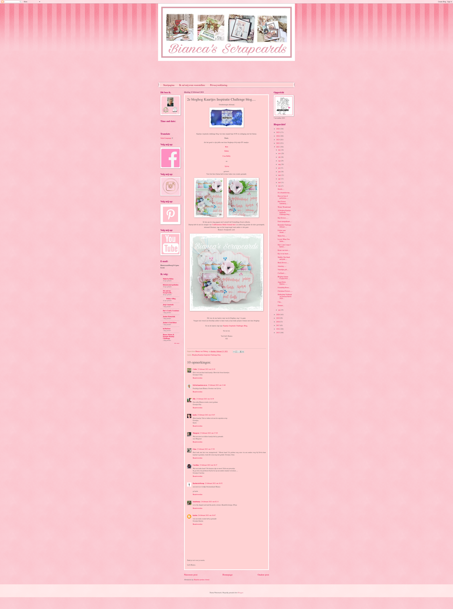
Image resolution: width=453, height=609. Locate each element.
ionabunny (196, 501)
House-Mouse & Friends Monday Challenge (168, 336)
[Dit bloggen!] (236, 352)
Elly (194, 399)
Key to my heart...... (284, 253)
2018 (278, 322)
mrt (279, 182)
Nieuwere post (190, 574)
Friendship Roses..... (284, 287)
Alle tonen (176, 343)
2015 (278, 332)
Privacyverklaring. (219, 85)
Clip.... (280, 302)
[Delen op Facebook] (241, 352)
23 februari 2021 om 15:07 (206, 415)
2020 (278, 314)
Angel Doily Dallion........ (282, 283)
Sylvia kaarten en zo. (200, 385)
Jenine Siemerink (169, 316)
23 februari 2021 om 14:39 (205, 399)
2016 (278, 329)
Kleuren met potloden (170, 285)
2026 (278, 129)
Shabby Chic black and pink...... (284, 258)
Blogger (240, 592)
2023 (278, 139)
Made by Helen (168, 279)
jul (279, 168)
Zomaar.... (281, 305)
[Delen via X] (238, 352)
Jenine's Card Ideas (170, 322)
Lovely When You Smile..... (284, 240)
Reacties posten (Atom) (202, 579)
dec (279, 150)
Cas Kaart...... (282, 273)
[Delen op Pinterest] (243, 352)
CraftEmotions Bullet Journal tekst (224, 224)
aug (279, 164)
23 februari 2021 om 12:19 (206, 369)
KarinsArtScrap (198, 483)
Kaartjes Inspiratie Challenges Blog (235, 326)
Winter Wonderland (284, 207)
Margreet (196, 433)
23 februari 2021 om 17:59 (206, 449)
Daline (226, 151)
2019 (278, 318)
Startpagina (168, 85)
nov (279, 153)
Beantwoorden (197, 378)
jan (279, 310)
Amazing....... (282, 266)
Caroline (196, 465)
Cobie (195, 369)
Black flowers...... (283, 262)
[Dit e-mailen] (234, 352)
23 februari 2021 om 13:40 (217, 385)
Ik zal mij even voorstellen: (192, 85)
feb (279, 186)
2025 (278, 132)
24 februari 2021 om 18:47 (207, 515)
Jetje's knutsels (168, 304)
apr (279, 179)
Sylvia (227, 166)
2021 (278, 147)
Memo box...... (282, 236)
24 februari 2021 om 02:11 (210, 501)
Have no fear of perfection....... (283, 197)
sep (279, 161)
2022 (278, 143)
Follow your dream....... (282, 231)
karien (195, 515)
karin (195, 415)
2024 (278, 136)
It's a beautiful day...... (285, 192)
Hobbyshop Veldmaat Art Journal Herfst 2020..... (285, 296)
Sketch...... (281, 189)
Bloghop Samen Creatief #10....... (284, 277)
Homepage (227, 574)
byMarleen (166, 328)
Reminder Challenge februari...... (284, 226)
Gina (194, 449)
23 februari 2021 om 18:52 (213, 483)
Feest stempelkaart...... (285, 221)
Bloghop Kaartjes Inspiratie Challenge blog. (206, 355)
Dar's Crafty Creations (171, 310)
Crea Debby (226, 156)
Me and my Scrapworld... (167, 292)
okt (279, 157)
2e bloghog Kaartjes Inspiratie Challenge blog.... (284, 212)
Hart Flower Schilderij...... (283, 202)
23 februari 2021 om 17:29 (209, 433)
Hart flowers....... (283, 218)
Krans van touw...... (284, 250)
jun (279, 171)
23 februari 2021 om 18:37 (208, 465)
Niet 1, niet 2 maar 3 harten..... (284, 246)
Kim (226, 147)
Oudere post (263, 574)
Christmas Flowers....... (285, 291)
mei (279, 175)
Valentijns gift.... (283, 269)
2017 (278, 325)
